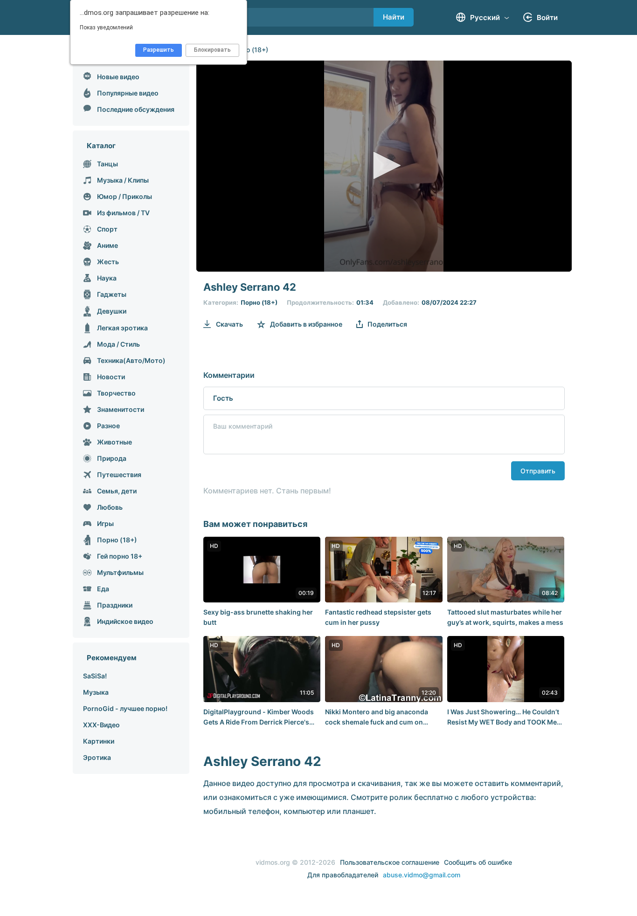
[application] (384, 166)
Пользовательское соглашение (389, 862)
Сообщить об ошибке (478, 862)
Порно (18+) (249, 50)
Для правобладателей (342, 875)
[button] (383, 165)
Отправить (537, 471)
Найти (393, 17)
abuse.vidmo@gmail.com (421, 875)
